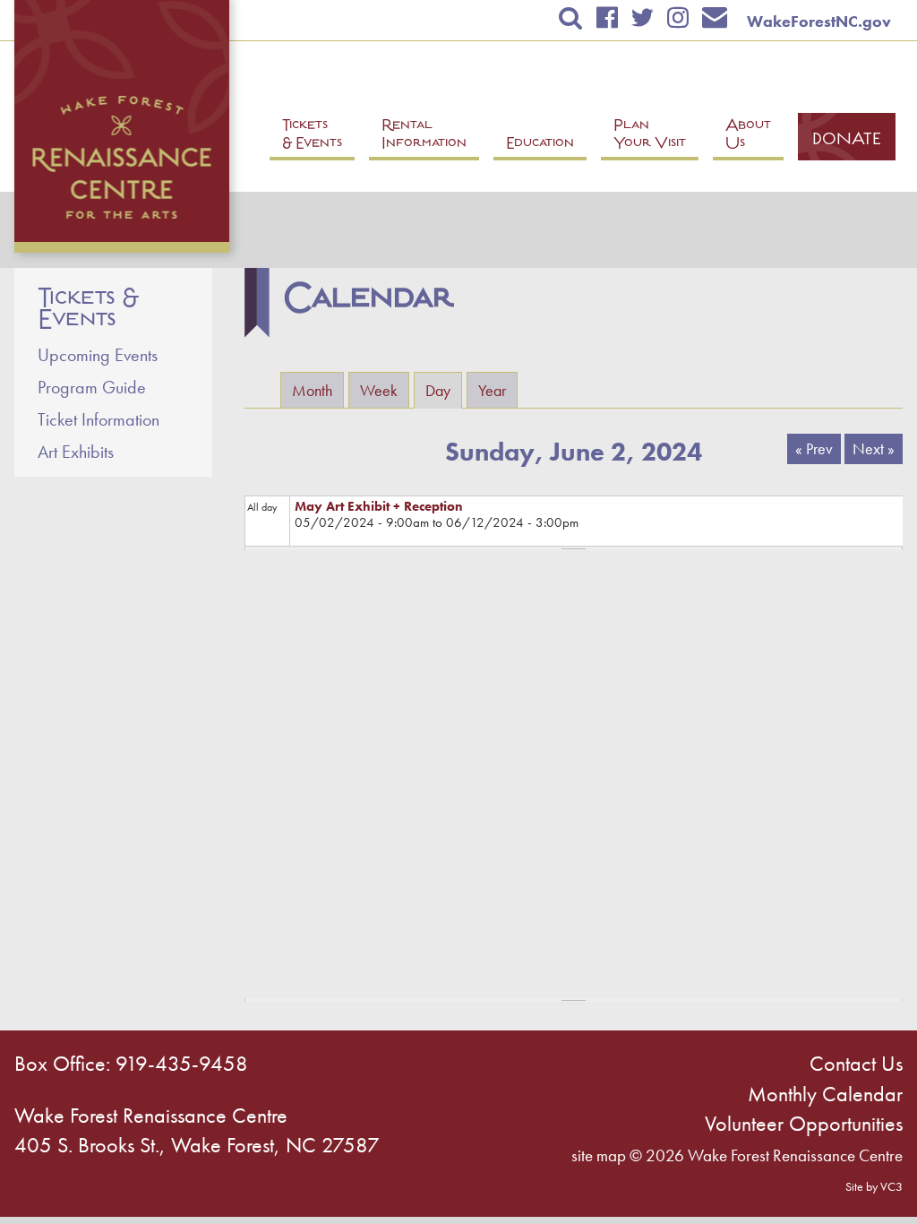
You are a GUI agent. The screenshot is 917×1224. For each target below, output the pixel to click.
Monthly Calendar (825, 1094)
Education (540, 145)
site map (598, 1155)
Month (312, 390)
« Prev (814, 448)
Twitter (642, 17)
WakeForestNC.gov (819, 21)
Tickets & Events (88, 309)
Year (492, 390)
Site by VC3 (874, 1186)
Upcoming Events (98, 354)
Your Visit (649, 136)
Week (379, 390)
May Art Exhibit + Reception (379, 506)
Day (443, 390)
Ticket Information (98, 419)
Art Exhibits (76, 451)
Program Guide (92, 387)
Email (715, 17)
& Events (312, 136)
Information (424, 136)
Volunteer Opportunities (804, 1123)
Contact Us (856, 1063)
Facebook (606, 17)
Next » (874, 448)
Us (748, 136)
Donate (846, 140)
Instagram (677, 17)
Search (570, 17)
